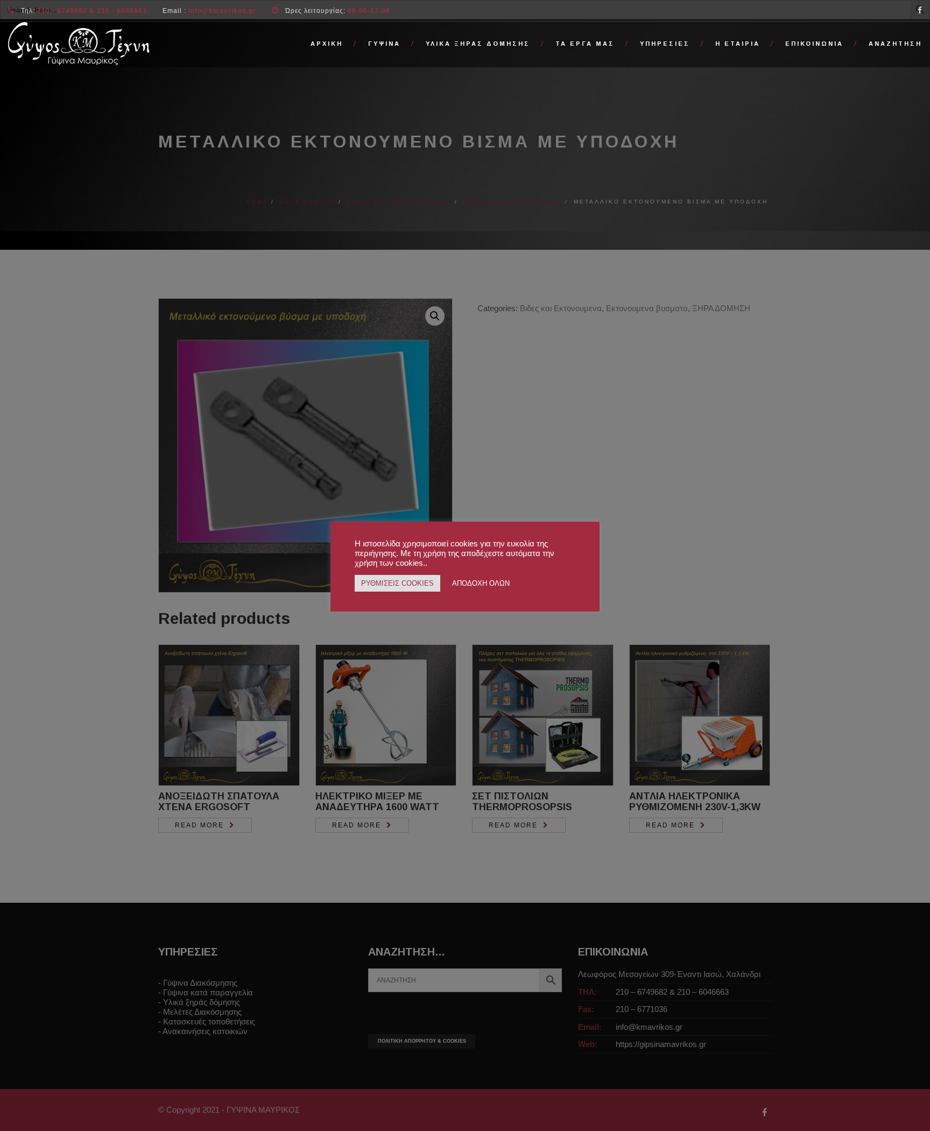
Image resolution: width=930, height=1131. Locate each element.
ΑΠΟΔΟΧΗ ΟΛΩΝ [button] (481, 583)
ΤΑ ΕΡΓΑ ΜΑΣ (585, 43)
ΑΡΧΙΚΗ (327, 43)
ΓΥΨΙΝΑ (384, 43)
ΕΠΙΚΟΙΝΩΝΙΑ (814, 43)
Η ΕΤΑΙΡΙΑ (737, 43)
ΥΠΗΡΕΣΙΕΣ (665, 43)
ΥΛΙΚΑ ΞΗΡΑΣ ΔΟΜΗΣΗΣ (478, 43)
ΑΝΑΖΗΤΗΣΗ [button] (895, 43)
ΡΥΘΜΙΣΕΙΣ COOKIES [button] (397, 583)
